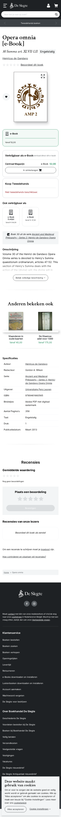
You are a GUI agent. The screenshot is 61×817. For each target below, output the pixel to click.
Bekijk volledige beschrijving (29, 277)
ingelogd (45, 549)
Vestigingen (8, 755)
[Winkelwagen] (56, 5)
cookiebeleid (20, 803)
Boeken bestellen (11, 640)
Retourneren (9, 670)
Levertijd (7, 664)
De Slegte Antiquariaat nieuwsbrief (20, 774)
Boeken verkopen (11, 652)
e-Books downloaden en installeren (20, 677)
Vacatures (7, 761)
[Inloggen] (48, 5)
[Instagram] (34, 603)
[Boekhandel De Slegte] (19, 5)
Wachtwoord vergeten (13, 695)
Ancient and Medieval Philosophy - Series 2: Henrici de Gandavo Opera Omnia (31, 237)
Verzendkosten (10, 743)
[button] (5, 23)
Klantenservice (11, 632)
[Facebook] (26, 603)
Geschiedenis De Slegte (14, 718)
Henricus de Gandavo (15, 58)
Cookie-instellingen (39, 809)
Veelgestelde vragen (41, 620)
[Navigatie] (5, 6)
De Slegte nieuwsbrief (13, 767)
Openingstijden (10, 658)
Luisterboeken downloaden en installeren (23, 683)
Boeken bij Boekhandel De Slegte (19, 730)
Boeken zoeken (10, 646)
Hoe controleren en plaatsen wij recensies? (24, 556)
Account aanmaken (12, 689)
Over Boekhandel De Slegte (19, 711)
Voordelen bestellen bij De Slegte (19, 724)
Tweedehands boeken (30, 23)
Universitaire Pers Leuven (38, 389)
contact (11, 614)
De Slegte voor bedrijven (15, 701)
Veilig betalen (9, 737)
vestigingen (17, 617)
